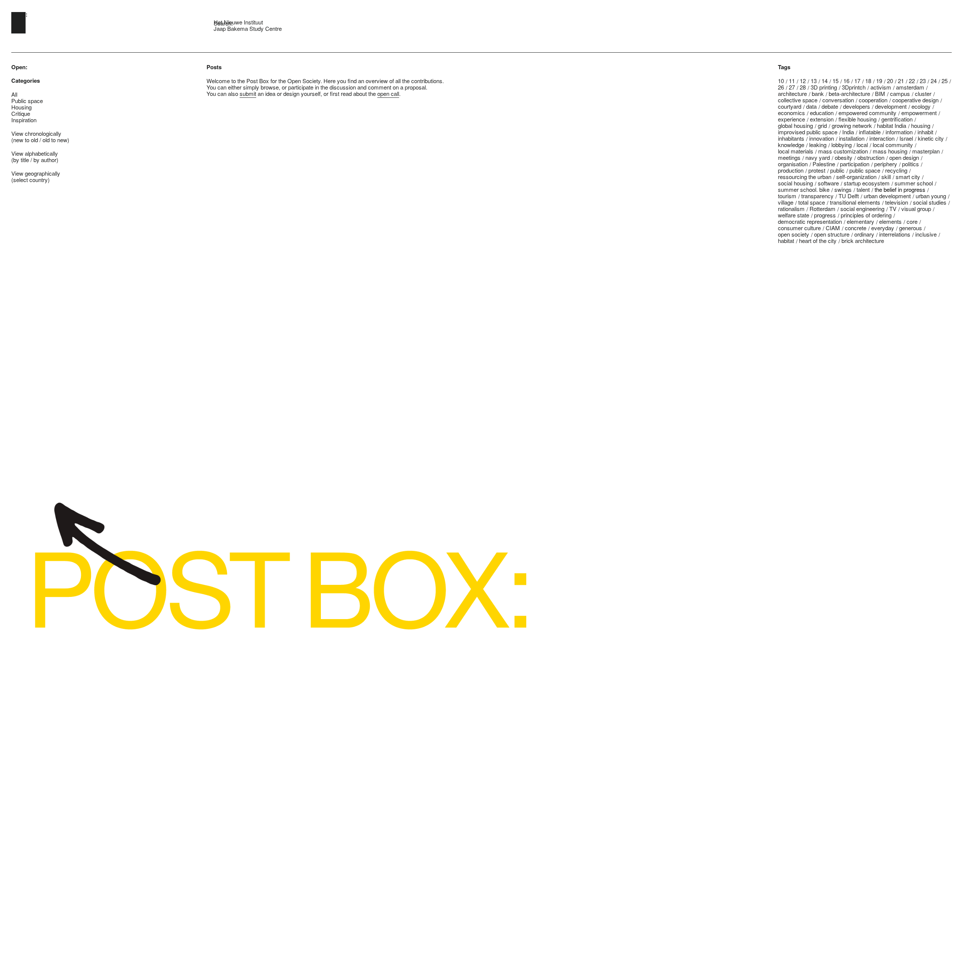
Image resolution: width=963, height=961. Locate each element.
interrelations (894, 234)
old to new (55, 140)
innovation (821, 138)
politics (910, 164)
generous (910, 228)
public (837, 170)
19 (879, 81)
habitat (786, 240)
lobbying (841, 145)
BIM (880, 93)
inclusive (926, 234)
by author (44, 160)
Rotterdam (822, 209)
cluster (923, 93)
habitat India (891, 125)
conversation (838, 100)
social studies (929, 202)
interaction (882, 138)
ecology (921, 106)
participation (854, 164)
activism (880, 87)
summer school (914, 183)
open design (904, 157)
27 (792, 87)
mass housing (890, 151)
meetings (789, 157)
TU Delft (848, 196)
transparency (817, 196)
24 (934, 81)
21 (901, 81)
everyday (882, 228)
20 (890, 81)
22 (912, 81)
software (828, 183)
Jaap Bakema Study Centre (248, 28)
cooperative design (915, 100)
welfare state (793, 215)
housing (920, 125)
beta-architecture (849, 93)
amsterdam (910, 87)
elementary (860, 221)
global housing (795, 125)
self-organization (856, 177)
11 (792, 81)
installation (851, 138)
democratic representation (810, 221)
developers (856, 106)
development (891, 106)
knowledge (791, 145)
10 (781, 81)
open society (793, 234)
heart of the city (818, 240)
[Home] (18, 22)
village (785, 202)
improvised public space (807, 132)
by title (21, 160)
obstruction (870, 157)
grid (822, 125)
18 (868, 81)
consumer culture (799, 228)
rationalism (791, 209)
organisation (793, 164)
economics (791, 113)
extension (822, 119)
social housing (795, 183)
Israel (906, 138)
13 (814, 81)
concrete (855, 228)
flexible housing (857, 119)
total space (811, 202)
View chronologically (36, 133)
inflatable (870, 132)
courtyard (789, 106)
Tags (784, 67)
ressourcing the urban (804, 177)
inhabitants (791, 138)
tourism (787, 196)
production (791, 170)
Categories (25, 80)
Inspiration (23, 120)
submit (248, 93)
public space (864, 170)
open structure (831, 234)
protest (816, 170)
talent (863, 189)
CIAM (833, 228)
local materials (795, 151)
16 (846, 81)
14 (825, 81)
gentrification (897, 119)
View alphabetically (34, 153)
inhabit (925, 132)
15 (835, 81)
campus (900, 93)
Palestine (824, 164)
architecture (792, 93)
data (811, 106)
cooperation (873, 100)
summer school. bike (803, 189)
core (912, 221)
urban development (887, 196)
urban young (931, 196)
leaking (817, 145)
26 (781, 87)
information (899, 132)
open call (388, 93)
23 (923, 81)
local (862, 145)
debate (830, 106)
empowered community (867, 113)
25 (945, 81)
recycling (896, 170)
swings (843, 189)
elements (890, 221)
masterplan (926, 151)
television (896, 202)
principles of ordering (866, 215)
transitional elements (855, 202)
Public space (27, 101)
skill (886, 177)
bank (818, 93)
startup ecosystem (867, 183)
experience (791, 119)
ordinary (864, 234)
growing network (852, 125)
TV (892, 209)
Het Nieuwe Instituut (238, 22)
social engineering (862, 209)
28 (803, 87)
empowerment (919, 113)
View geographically (35, 173)
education (822, 113)
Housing (21, 107)
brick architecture (862, 240)
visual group (916, 209)
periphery (885, 164)
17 (857, 81)
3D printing (824, 87)
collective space (797, 100)
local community (893, 145)
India (848, 132)
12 (803, 81)
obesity (843, 157)
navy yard (817, 157)
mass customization (843, 151)
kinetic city (931, 138)
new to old (25, 140)
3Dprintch (854, 87)
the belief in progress (900, 189)
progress (825, 215)
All (14, 94)
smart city (908, 177)
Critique (20, 113)
